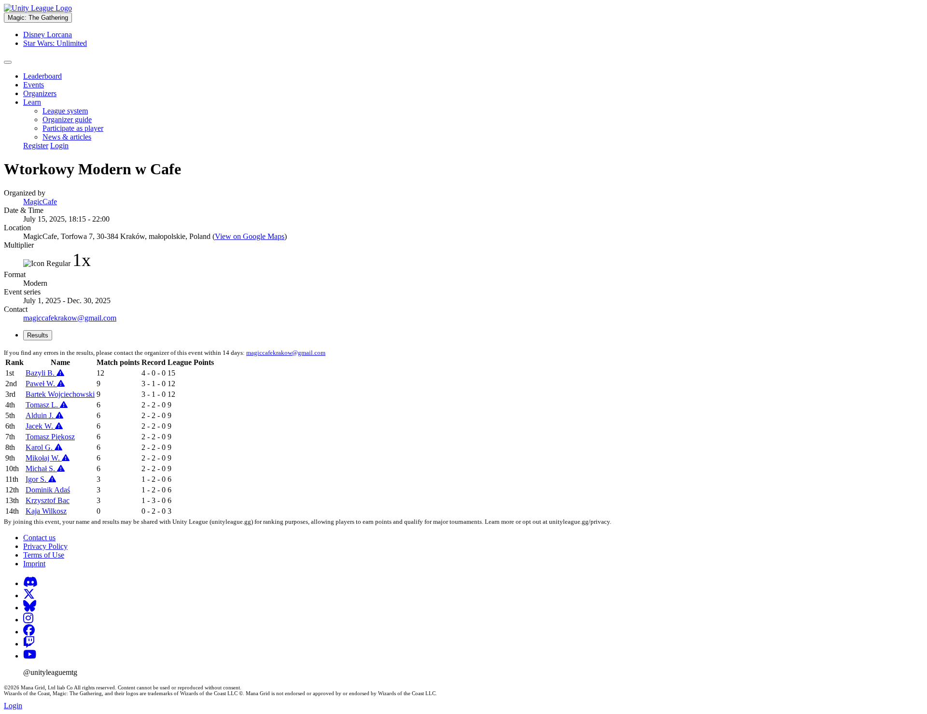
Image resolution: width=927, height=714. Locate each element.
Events (33, 85)
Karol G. (40, 447)
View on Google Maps (249, 236)
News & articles (66, 137)
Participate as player (72, 128)
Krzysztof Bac (48, 500)
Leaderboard (42, 76)
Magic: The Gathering (38, 17)
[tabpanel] (463, 432)
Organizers (39, 93)
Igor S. (37, 479)
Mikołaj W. (44, 458)
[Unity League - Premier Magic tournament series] (38, 8)
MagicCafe (40, 201)
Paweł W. (41, 383)
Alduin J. (41, 415)
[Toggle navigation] (8, 62)
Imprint (34, 564)
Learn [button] (32, 102)
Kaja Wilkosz (46, 511)
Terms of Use (43, 555)
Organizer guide (67, 119)
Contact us (39, 537)
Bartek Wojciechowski (60, 394)
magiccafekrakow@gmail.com (69, 318)
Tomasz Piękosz (50, 437)
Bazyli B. (41, 373)
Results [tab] (37, 335)
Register (35, 145)
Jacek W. (40, 426)
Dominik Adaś (48, 490)
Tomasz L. (43, 405)
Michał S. (41, 468)
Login (59, 145)
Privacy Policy (45, 546)
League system (65, 111)
